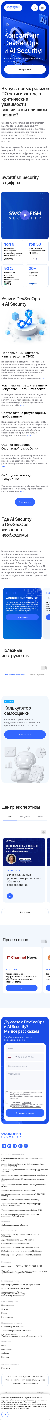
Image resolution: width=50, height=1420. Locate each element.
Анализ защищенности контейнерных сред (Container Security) (24, 1170)
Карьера (5, 1357)
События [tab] (40, 817)
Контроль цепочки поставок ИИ (15, 1244)
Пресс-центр (7, 1349)
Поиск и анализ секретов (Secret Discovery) (20, 1200)
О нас (3, 1345)
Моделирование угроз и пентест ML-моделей (21, 1255)
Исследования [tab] (25, 817)
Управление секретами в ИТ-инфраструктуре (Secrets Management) (21, 1204)
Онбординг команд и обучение (14, 1225)
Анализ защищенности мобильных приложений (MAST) (24, 1175)
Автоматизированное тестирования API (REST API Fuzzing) (23, 1195)
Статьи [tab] (10, 817)
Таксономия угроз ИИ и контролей (16, 1330)
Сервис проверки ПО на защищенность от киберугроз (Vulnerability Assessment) (14, 1293)
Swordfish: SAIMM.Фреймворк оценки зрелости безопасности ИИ (21, 1335)
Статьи (4, 1309)
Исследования (7, 1305)
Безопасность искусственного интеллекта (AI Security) (20, 1235)
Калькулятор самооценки (12, 1327)
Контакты (5, 1368)
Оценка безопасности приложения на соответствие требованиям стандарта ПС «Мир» (24, 1272)
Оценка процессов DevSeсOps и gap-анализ (20, 1285)
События (5, 1353)
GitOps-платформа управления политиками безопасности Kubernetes (20, 1215)
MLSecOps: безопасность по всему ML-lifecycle (21, 1251)
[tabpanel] (25, 739)
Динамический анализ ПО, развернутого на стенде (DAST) (23, 1180)
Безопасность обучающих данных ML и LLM (20, 1247)
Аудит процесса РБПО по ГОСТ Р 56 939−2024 (21, 1266)
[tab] (15, 676)
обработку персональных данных (26, 1106)
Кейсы (4, 1313)
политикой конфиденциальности (20, 1103)
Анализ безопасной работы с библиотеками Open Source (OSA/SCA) (22, 1165)
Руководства (7, 1317)
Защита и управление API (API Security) (18, 1190)
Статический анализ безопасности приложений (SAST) (21, 1159)
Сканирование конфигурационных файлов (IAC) (21, 1210)
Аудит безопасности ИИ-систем (15, 1288)
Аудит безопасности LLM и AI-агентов (17, 1240)
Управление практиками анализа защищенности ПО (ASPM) (23, 1185)
